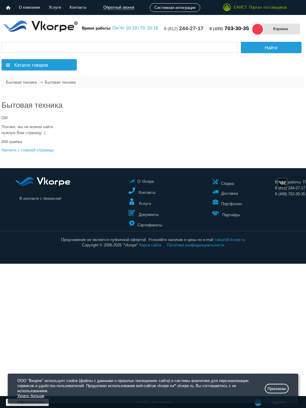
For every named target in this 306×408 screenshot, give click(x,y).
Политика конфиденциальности (195, 245)
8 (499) (229, 28)
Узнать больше (30, 396)
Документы (148, 214)
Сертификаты (149, 225)
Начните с (27, 150)
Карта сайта (150, 245)
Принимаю (276, 388)
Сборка (227, 183)
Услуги (55, 7)
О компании (29, 7)
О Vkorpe (145, 181)
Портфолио (231, 204)
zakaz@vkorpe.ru (230, 239)
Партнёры (230, 215)
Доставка (229, 193)
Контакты (78, 7)
